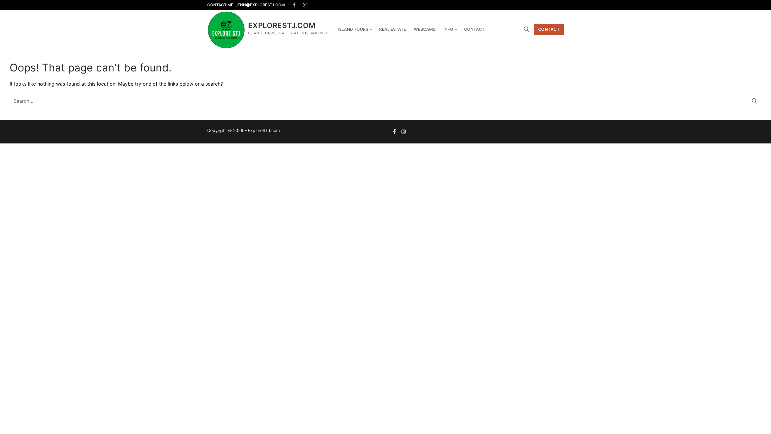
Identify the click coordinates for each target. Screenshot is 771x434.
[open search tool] (526, 29)
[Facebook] (294, 5)
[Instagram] (305, 5)
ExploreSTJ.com (282, 25)
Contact (549, 29)
